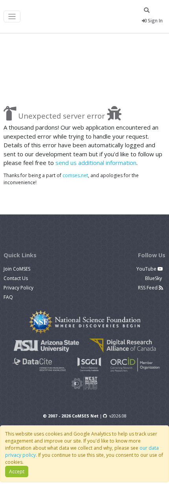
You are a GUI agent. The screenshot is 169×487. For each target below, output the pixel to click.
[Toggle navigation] (12, 17)
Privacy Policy (18, 287)
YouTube (147, 268)
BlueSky (154, 278)
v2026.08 (118, 416)
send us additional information (95, 163)
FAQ (8, 297)
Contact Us (16, 278)
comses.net (75, 175)
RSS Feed (148, 287)
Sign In (155, 20)
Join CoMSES (17, 268)
